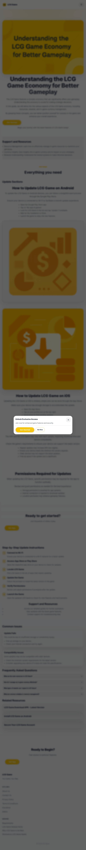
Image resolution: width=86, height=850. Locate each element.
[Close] (68, 420)
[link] (25, 429)
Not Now (40, 430)
